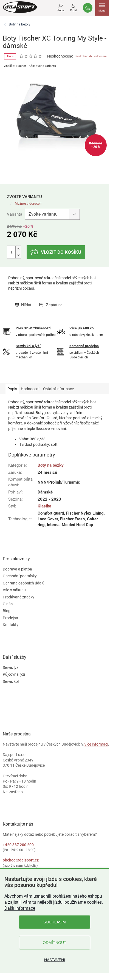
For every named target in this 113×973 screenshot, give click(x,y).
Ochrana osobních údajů (23, 583)
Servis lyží (11, 667)
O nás (8, 604)
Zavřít (43, 299)
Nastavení (54, 960)
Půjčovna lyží (14, 674)
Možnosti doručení (28, 204)
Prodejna (10, 618)
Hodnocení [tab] (30, 389)
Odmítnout (54, 942)
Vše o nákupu (14, 590)
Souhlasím (54, 922)
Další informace (19, 908)
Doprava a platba (17, 569)
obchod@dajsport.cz (21, 860)
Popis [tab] (12, 389)
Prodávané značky (18, 597)
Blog (6, 611)
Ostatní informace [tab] (58, 389)
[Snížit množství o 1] (18, 255)
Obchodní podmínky (20, 576)
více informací (96, 744)
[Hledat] (60, 6)
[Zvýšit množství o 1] (18, 249)
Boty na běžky (51, 465)
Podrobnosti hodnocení (91, 56)
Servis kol (11, 681)
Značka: (15, 66)
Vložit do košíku (61, 252)
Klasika (44, 506)
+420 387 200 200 (18, 845)
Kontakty (10, 625)
